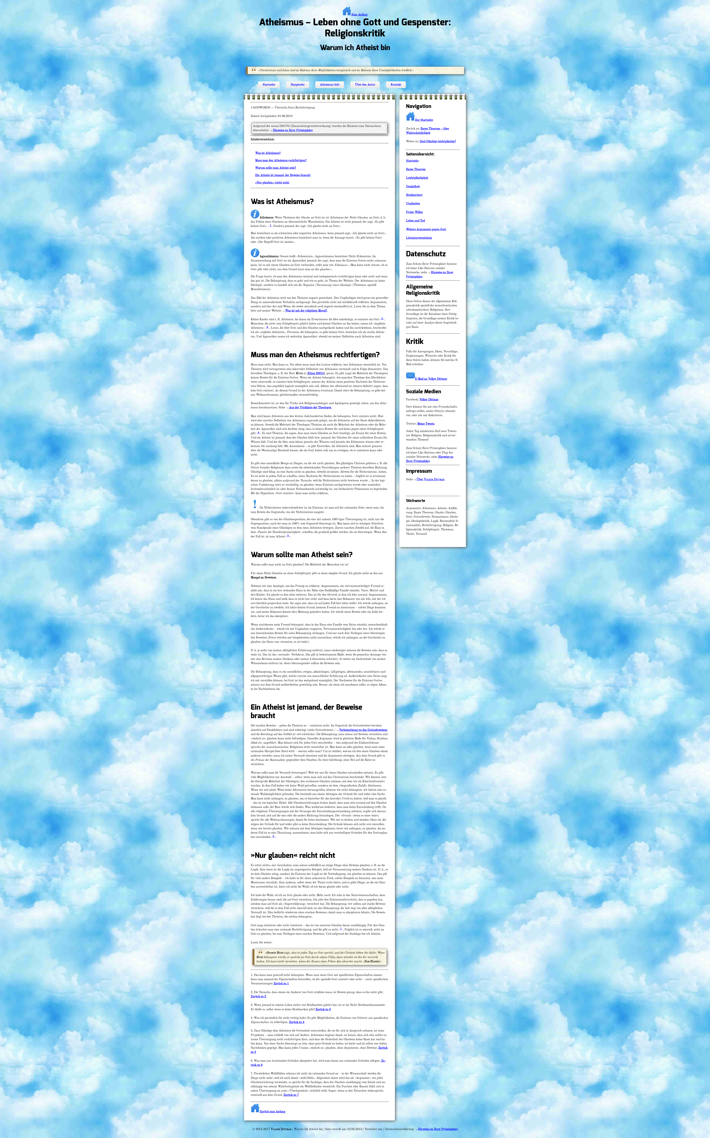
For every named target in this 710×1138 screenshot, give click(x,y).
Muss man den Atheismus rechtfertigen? (281, 160)
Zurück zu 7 (291, 1095)
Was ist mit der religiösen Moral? (306, 310)
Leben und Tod (415, 220)
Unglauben (413, 203)
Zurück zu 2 (258, 996)
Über (430, 479)
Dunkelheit (413, 186)
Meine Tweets (426, 424)
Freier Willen (414, 212)
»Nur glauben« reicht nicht (272, 182)
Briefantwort (414, 195)
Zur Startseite (424, 120)
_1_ (270, 225)
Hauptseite (298, 84)
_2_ (382, 318)
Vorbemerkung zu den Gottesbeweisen (363, 730)
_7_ (341, 928)
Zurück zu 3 (323, 1009)
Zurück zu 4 (296, 1022)
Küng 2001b (316, 373)
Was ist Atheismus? (268, 153)
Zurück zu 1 (281, 983)
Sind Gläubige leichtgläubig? (438, 141)
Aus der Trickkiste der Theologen (310, 407)
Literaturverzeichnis (419, 238)
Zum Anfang (359, 14)
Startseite (269, 84)
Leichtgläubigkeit (417, 178)
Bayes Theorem (416, 169)
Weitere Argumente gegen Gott (426, 229)
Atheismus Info (329, 84)
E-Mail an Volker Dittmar (431, 379)
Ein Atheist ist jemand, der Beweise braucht (283, 175)
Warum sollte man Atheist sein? (275, 168)
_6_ (273, 836)
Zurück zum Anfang (272, 1111)
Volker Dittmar (429, 399)
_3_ (267, 327)
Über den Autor (365, 84)
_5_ (288, 535)
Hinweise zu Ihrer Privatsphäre (293, 130)
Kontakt (396, 84)
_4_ (258, 432)
